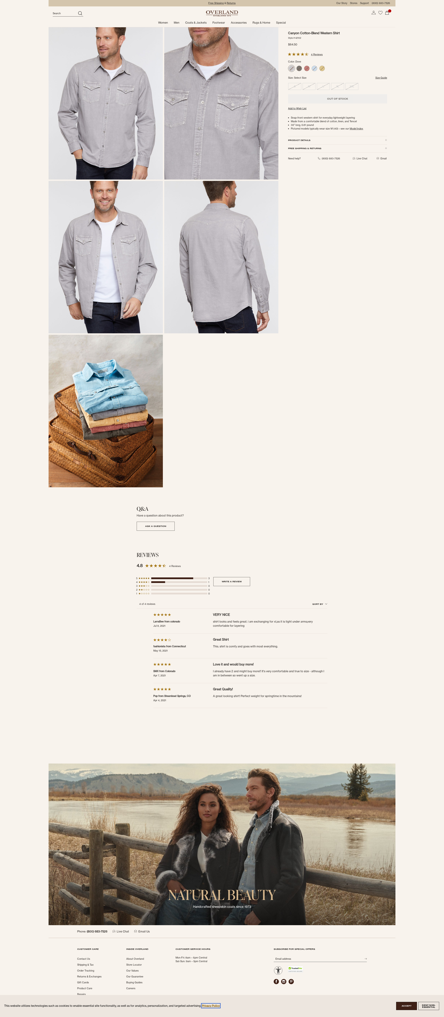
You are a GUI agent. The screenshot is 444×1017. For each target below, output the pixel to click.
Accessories (239, 22)
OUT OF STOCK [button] (337, 98)
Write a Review (232, 581)
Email (384, 158)
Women (163, 22)
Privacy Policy (211, 1005)
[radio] (291, 68)
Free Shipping (216, 3)
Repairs (81, 994)
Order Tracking (85, 970)
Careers (130, 988)
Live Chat (123, 931)
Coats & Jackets (196, 22)
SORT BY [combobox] (318, 604)
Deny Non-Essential (428, 1006)
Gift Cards (83, 982)
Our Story (341, 3)
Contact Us (83, 958)
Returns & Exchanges (89, 976)
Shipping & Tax (85, 964)
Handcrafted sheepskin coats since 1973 (222, 907)
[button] (373, 12)
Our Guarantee (134, 976)
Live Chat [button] (362, 158)
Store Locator (134, 964)
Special (281, 22)
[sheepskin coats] (222, 844)
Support (364, 3)
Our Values (132, 970)
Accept (406, 1006)
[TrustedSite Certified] (295, 969)
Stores (353, 3)
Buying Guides (134, 982)
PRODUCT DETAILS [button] (299, 140)
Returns (231, 3)
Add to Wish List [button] (297, 108)
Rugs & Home (261, 22)
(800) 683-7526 (381, 3)
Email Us (144, 931)
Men (176, 22)
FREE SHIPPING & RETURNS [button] (304, 148)
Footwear (218, 22)
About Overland (135, 958)
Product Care (84, 988)
